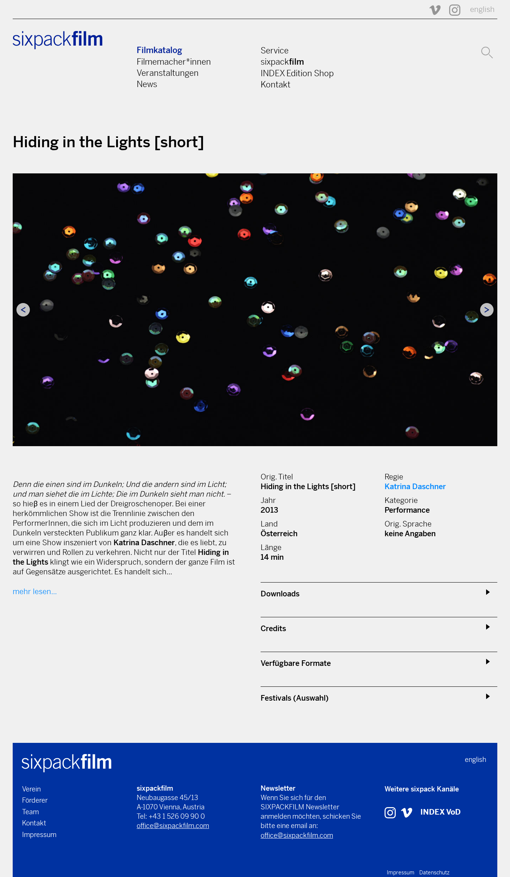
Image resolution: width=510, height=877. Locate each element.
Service (275, 50)
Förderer (35, 800)
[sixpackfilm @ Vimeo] (432, 9)
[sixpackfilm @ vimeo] (406, 812)
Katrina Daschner (415, 486)
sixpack (282, 61)
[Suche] (487, 51)
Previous (23, 309)
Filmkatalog (159, 50)
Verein (31, 789)
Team (30, 811)
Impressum (39, 834)
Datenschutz (434, 872)
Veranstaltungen (168, 73)
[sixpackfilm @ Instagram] (451, 9)
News (147, 84)
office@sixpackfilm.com (173, 825)
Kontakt (275, 84)
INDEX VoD (440, 812)
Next (487, 309)
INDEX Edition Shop (297, 73)
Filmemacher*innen (174, 61)
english (482, 9)
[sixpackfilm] (66, 762)
